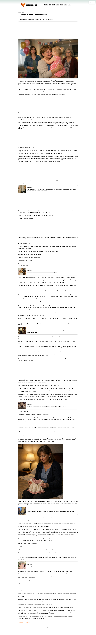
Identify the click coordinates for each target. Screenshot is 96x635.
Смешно (53, 5)
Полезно (61, 5)
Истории (46, 5)
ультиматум (28, 622)
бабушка (21, 622)
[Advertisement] (48, 30)
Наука (57, 5)
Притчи (69, 5)
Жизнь (65, 5)
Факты (50, 5)
